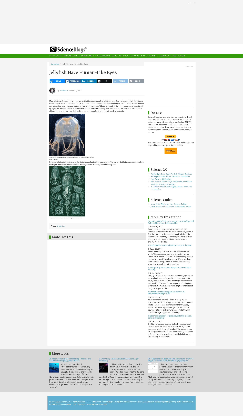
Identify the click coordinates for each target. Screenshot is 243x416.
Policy (126, 56)
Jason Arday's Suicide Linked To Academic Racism (171, 206)
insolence (55, 64)
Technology (164, 56)
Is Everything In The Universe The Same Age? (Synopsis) (119, 360)
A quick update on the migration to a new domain (169, 245)
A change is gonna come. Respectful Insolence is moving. (169, 268)
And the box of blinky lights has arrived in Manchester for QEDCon (166, 293)
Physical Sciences (71, 56)
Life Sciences (55, 56)
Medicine (135, 56)
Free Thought (178, 56)
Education (117, 56)
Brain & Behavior (149, 56)
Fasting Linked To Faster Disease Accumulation (170, 176)
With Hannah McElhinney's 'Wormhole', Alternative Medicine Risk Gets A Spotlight (171, 182)
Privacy (89, 402)
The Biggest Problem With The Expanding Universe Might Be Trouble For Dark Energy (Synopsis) (170, 360)
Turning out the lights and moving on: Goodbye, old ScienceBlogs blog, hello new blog (171, 222)
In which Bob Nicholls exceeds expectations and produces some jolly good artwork (70, 360)
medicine (61, 226)
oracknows (64, 90)
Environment (87, 56)
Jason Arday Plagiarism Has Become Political (169, 204)
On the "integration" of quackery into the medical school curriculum (169, 317)
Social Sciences (102, 56)
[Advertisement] (121, 22)
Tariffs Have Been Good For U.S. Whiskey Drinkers (171, 174)
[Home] (73, 50)
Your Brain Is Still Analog (161, 179)
